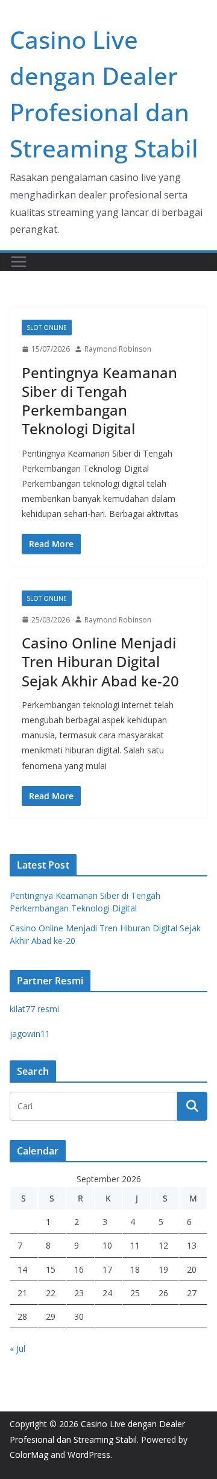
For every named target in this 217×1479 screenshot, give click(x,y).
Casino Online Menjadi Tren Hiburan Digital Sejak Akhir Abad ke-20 (100, 661)
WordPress (89, 1454)
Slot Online (47, 327)
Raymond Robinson (117, 349)
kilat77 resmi (34, 1009)
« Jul (17, 1348)
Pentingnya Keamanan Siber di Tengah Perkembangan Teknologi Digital (99, 401)
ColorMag (29, 1454)
